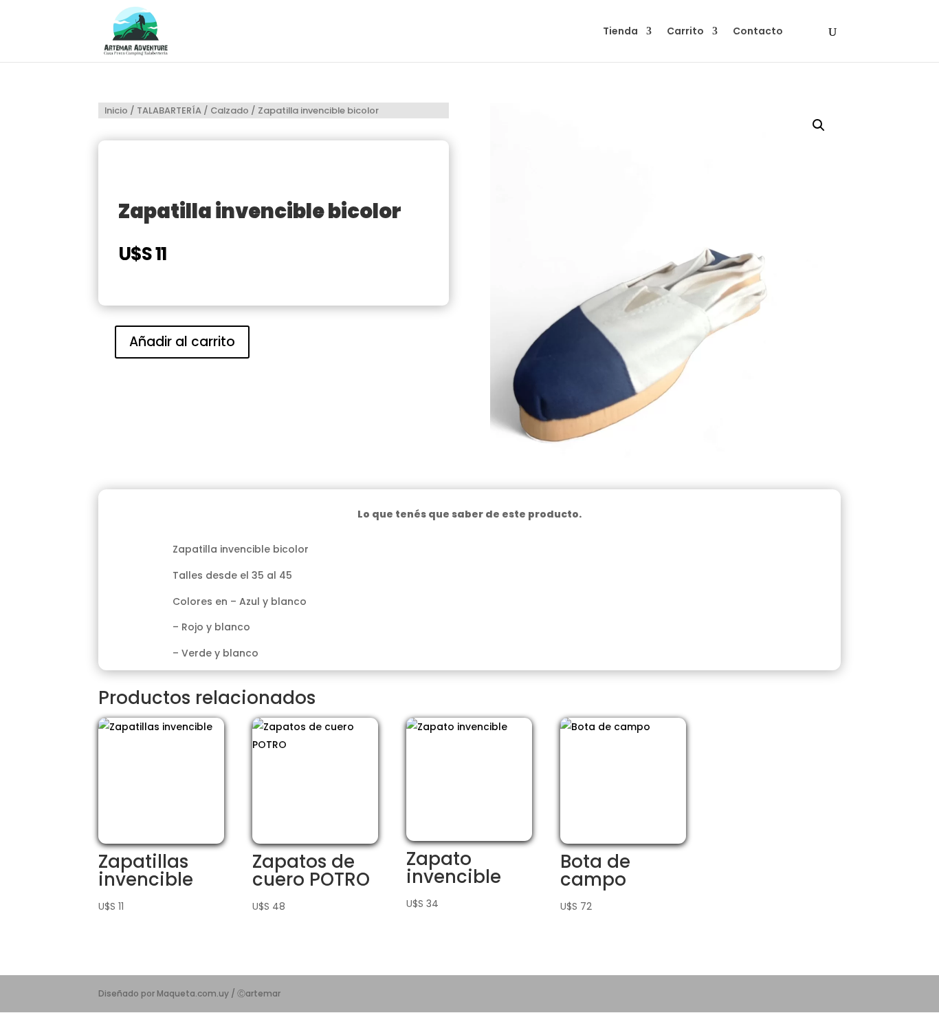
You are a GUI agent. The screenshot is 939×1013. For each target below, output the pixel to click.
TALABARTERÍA (169, 110)
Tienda (620, 32)
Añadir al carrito (182, 341)
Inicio (116, 110)
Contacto (758, 32)
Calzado (229, 110)
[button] (818, 125)
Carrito (685, 32)
